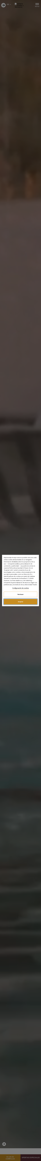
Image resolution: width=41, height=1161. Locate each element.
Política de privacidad (16, 568)
